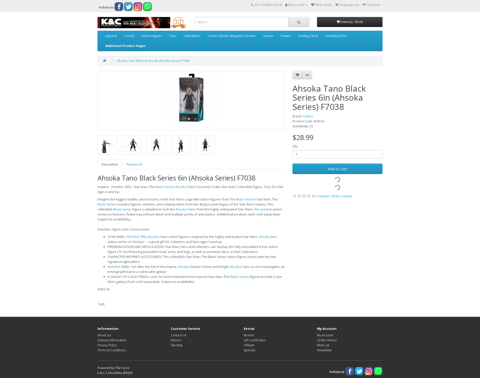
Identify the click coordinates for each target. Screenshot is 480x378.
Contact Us (178, 335)
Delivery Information (112, 340)
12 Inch (129, 36)
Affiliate (249, 345)
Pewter (285, 36)
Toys (172, 36)
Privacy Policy (107, 345)
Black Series (165, 187)
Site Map (177, 345)
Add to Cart (338, 168)
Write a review (342, 196)
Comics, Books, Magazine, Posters (232, 36)
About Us (104, 335)
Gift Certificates (255, 340)
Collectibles (192, 36)
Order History (327, 340)
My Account (325, 335)
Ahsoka (180, 187)
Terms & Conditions (112, 350)
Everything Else (336, 36)
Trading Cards (308, 36)
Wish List (323, 345)
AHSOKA (132, 236)
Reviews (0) (134, 164)
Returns (176, 340)
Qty (295, 146)
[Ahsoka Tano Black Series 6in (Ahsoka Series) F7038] (191, 100)
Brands (249, 335)
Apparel (111, 36)
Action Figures (152, 36)
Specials (249, 350)
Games (268, 36)
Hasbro (308, 116)
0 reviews (323, 196)
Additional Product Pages (125, 46)
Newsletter (324, 350)
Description (110, 164)
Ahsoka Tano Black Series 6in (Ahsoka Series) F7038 (153, 61)
